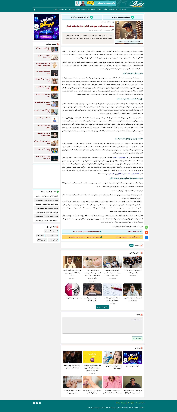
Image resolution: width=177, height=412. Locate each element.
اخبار (119, 9)
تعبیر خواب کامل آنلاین (51, 231)
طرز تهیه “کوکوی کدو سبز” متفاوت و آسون (47, 196)
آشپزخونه (71, 9)
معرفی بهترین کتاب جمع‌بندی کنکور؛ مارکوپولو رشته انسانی (90, 26)
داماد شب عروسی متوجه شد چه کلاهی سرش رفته (86, 231)
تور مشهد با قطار (53, 240)
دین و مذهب (63, 9)
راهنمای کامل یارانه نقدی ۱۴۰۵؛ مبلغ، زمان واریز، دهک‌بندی (84, 237)
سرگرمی (105, 9)
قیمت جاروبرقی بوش (51, 235)
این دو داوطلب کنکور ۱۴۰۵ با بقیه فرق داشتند (132, 271)
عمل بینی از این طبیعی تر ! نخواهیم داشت (114, 367)
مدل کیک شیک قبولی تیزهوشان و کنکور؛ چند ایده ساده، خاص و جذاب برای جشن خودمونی (92, 274)
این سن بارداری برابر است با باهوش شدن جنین (47, 200)
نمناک (124, 9)
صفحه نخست (140, 403)
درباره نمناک (130, 403)
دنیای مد (84, 9)
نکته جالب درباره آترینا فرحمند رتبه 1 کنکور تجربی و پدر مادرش (72, 273)
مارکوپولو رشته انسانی (119, 157)
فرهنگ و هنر (113, 9)
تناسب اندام (91, 9)
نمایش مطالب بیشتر (102, 307)
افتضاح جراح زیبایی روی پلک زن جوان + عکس (92, 391)
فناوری (55, 9)
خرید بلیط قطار (41, 240)
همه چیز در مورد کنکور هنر (74, 298)
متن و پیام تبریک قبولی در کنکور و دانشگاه (92, 299)
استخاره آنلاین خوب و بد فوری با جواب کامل (127, 237)
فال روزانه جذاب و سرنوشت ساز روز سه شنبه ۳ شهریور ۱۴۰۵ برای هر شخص (92, 368)
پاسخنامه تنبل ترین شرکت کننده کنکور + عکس (112, 299)
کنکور (131, 245)
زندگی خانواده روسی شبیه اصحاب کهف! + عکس (72, 366)
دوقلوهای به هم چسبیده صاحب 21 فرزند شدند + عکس (112, 391)
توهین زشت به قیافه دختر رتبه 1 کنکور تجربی (132, 299)
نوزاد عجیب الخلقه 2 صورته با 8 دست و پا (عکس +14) (133, 391)
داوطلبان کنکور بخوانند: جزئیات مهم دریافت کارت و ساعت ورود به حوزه (112, 273)
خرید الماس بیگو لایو (133, 231)
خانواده (99, 9)
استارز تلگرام (40, 235)
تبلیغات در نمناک (120, 403)
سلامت (78, 9)
